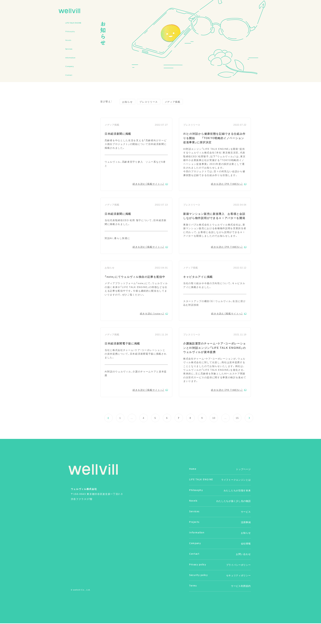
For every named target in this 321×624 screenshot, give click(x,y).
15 (237, 418)
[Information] (73, 57)
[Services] (73, 49)
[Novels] (73, 40)
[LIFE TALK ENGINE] (73, 22)
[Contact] (73, 75)
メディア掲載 (172, 102)
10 (214, 418)
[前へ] (108, 418)
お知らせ (127, 102)
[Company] (73, 66)
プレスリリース (148, 102)
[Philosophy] (73, 31)
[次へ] (249, 418)
